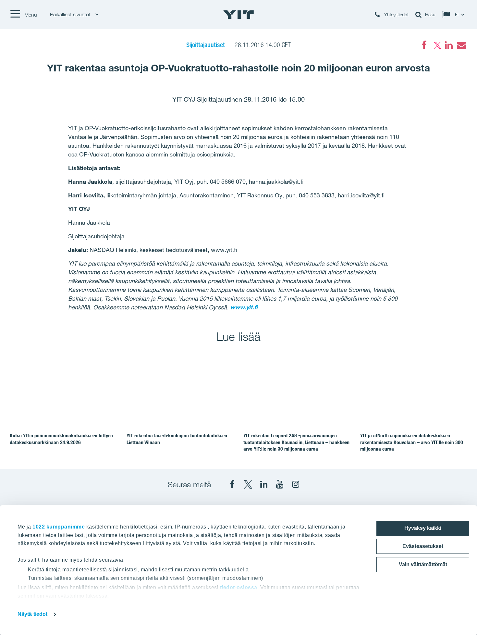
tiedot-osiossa (238, 587)
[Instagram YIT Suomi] (295, 484)
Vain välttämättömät (423, 564)
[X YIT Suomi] (248, 484)
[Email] (461, 45)
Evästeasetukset (422, 546)
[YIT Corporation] (264, 484)
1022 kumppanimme (58, 526)
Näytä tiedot (32, 614)
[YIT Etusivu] (238, 14)
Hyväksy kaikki (422, 528)
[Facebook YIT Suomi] (232, 484)
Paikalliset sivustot (71, 14)
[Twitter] (436, 45)
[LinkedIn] (449, 45)
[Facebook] (424, 45)
